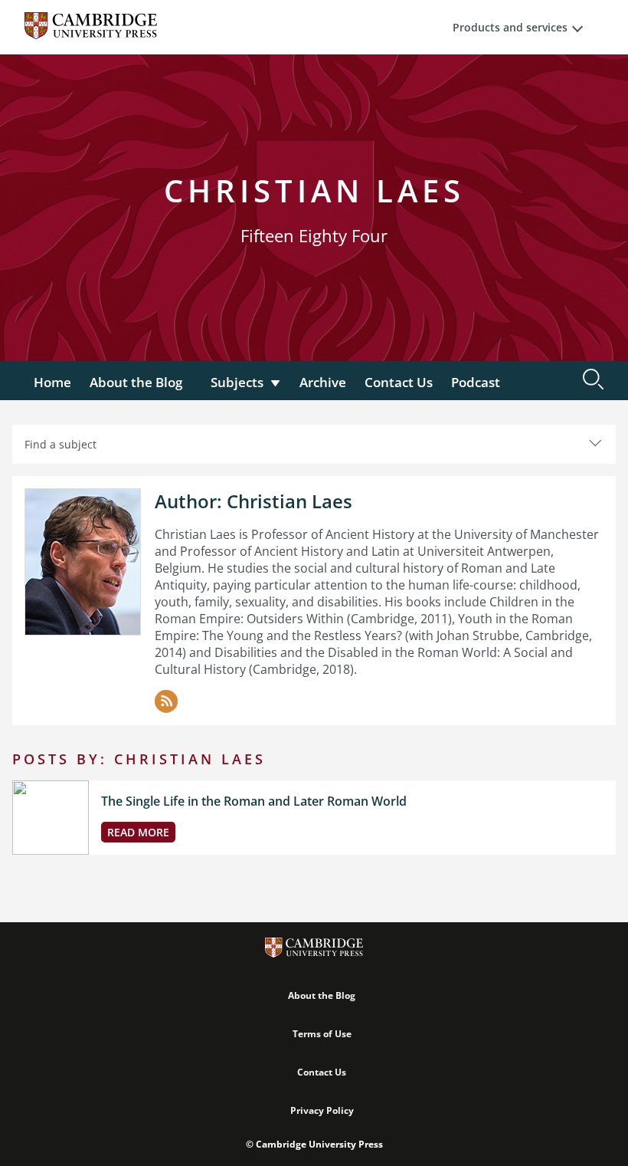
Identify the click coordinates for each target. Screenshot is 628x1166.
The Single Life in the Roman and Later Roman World (254, 801)
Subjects (237, 382)
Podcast (475, 382)
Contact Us (399, 382)
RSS (166, 701)
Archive (322, 382)
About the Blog (136, 382)
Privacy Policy (322, 1110)
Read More (138, 832)
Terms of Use (322, 1033)
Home (52, 382)
